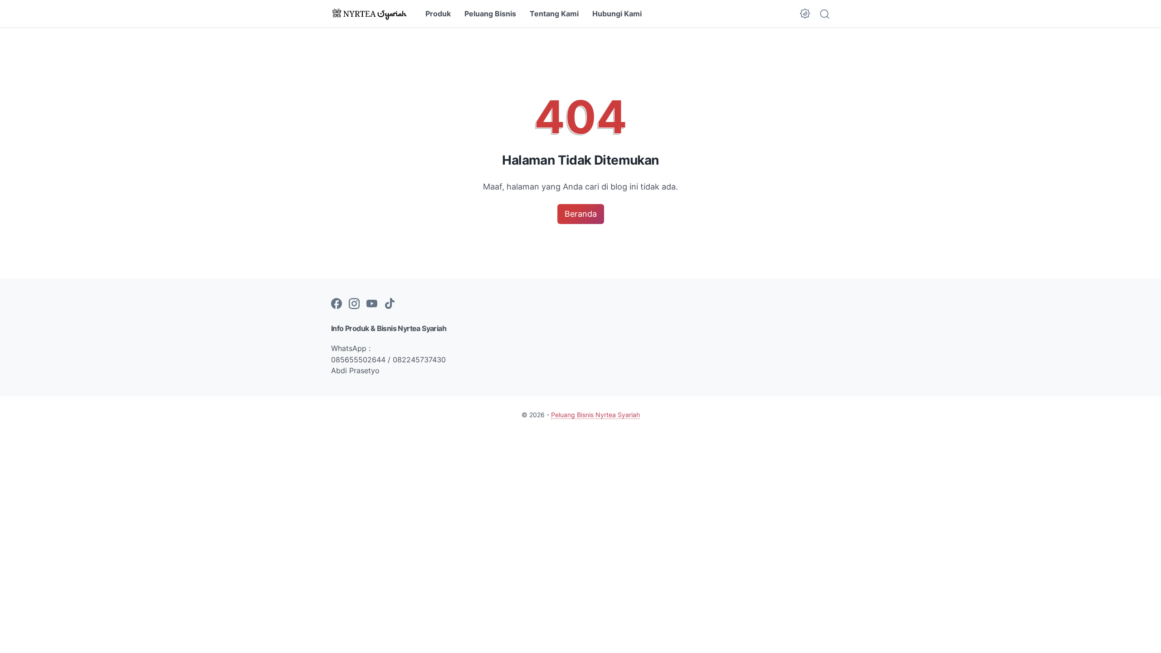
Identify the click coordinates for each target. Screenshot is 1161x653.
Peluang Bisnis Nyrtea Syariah (595, 415)
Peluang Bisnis (490, 13)
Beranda (581, 214)
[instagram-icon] (354, 304)
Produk (438, 13)
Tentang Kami (554, 13)
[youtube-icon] (371, 304)
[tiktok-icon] (389, 304)
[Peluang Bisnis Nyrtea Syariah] (370, 13)
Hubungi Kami (617, 13)
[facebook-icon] (336, 304)
